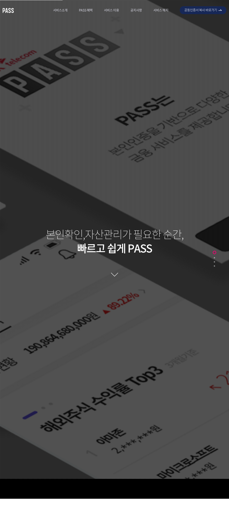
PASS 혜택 (85, 10)
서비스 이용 (111, 10)
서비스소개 (60, 10)
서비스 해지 (160, 10)
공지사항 (136, 10)
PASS (8, 10)
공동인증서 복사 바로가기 (200, 10)
